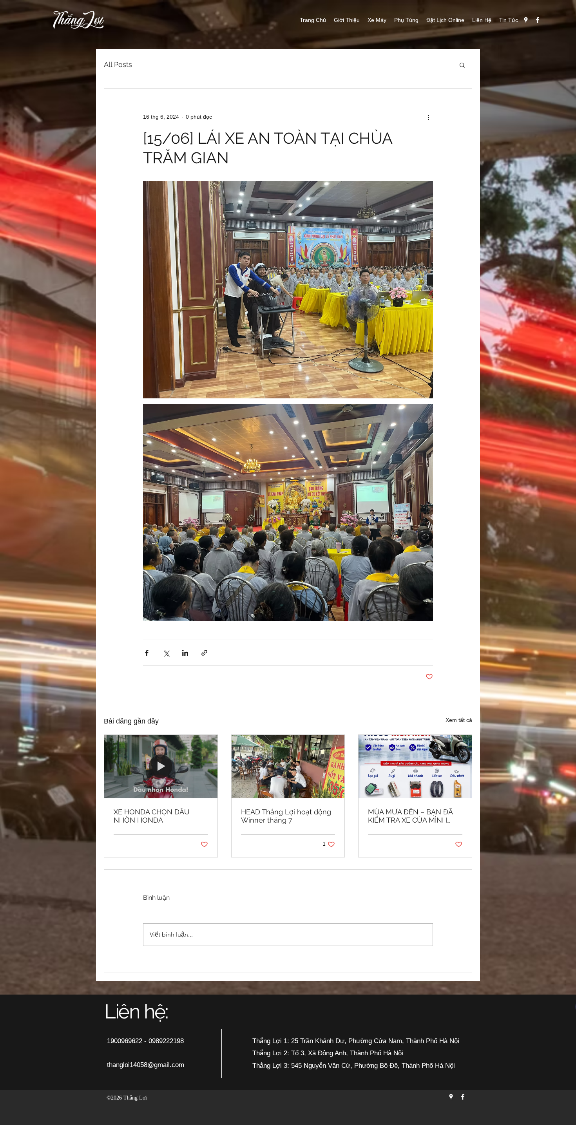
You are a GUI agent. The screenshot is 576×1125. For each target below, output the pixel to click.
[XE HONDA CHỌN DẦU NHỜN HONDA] (160, 766)
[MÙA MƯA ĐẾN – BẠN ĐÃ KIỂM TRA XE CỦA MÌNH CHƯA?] (415, 766)
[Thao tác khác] (428, 116)
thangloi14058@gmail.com (145, 1065)
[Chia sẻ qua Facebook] (146, 653)
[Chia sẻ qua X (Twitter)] (166, 653)
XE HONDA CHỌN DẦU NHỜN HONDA (152, 816)
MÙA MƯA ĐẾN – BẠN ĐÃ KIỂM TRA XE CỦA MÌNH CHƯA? (410, 816)
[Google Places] (526, 20)
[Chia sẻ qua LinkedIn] (185, 653)
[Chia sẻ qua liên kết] (204, 653)
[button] (462, 64)
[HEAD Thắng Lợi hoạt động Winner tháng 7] (288, 766)
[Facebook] (538, 20)
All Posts (118, 64)
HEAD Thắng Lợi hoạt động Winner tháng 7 (286, 816)
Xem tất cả (459, 720)
